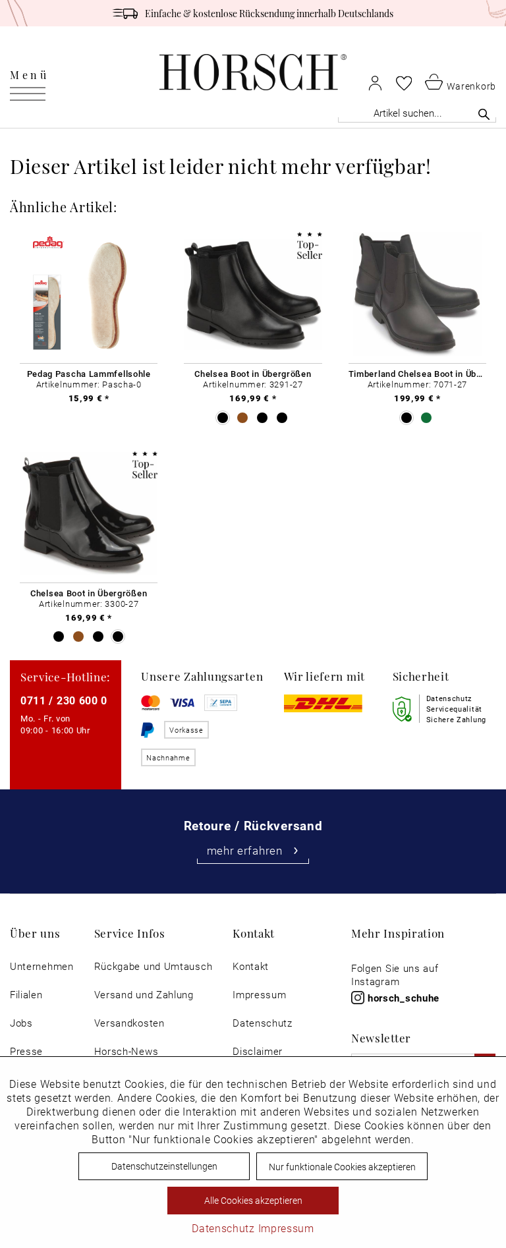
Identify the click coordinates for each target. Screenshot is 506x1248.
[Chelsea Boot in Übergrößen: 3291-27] (253, 294)
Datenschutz (263, 1023)
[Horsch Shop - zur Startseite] (253, 72)
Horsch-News (126, 1051)
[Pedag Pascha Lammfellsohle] (88, 294)
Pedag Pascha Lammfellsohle (89, 373)
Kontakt (251, 966)
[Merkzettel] (404, 83)
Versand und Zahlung (144, 995)
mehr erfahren (245, 850)
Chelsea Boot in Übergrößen (252, 373)
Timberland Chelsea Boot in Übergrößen (417, 373)
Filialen (26, 995)
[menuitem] (29, 72)
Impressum (259, 995)
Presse (26, 1051)
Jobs (21, 1023)
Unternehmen (42, 966)
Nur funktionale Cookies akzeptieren (342, 1166)
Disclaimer (258, 1051)
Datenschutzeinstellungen (164, 1166)
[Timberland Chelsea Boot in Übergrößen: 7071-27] (417, 294)
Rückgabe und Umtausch (153, 966)
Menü (29, 74)
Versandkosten (129, 1023)
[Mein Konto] (375, 82)
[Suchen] (484, 114)
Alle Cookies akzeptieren (253, 1200)
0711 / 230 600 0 (63, 700)
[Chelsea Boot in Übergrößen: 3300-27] (88, 514)
